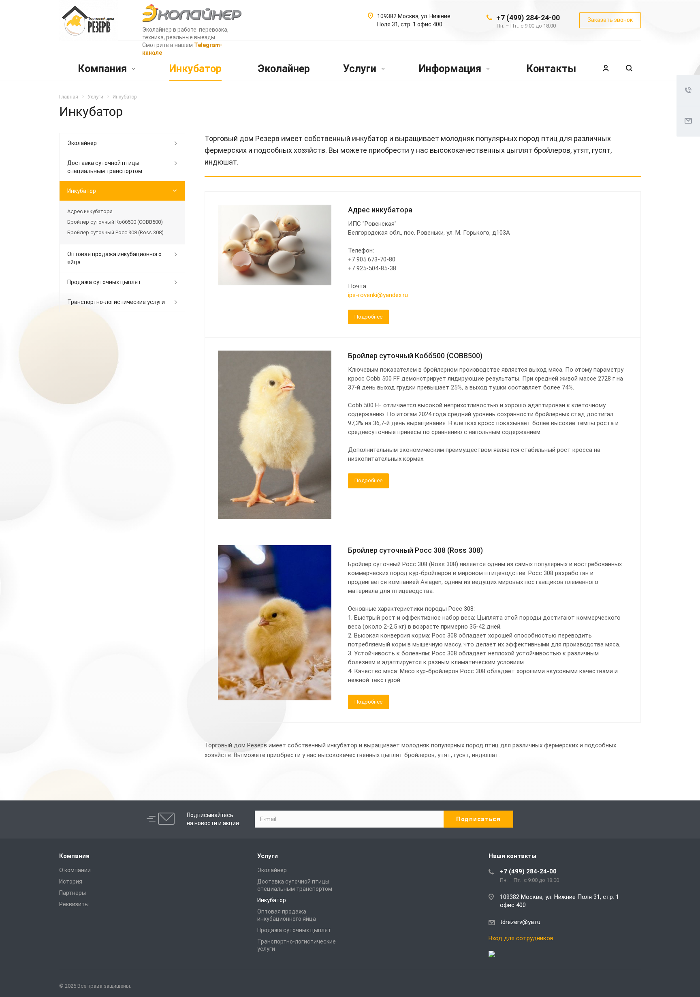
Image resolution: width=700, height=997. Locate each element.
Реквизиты (74, 904)
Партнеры (72, 893)
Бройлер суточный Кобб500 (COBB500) (415, 355)
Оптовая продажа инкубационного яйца (114, 258)
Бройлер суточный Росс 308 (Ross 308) (415, 550)
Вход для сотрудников (521, 938)
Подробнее (368, 317)
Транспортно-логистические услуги (116, 302)
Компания (103, 68)
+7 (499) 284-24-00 (528, 17)
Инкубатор (195, 68)
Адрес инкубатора (380, 209)
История (70, 881)
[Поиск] (629, 69)
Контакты (551, 68)
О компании (75, 870)
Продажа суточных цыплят (104, 282)
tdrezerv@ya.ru (520, 922)
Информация (451, 68)
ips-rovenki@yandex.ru (378, 295)
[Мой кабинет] (605, 69)
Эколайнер (284, 68)
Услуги (361, 68)
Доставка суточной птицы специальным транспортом (104, 167)
